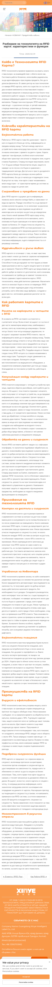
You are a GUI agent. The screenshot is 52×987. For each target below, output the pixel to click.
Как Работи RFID (38, 877)
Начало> (8, 35)
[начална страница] (22, 9)
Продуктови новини (30, 35)
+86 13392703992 (14, 944)
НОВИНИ (16, 35)
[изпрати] (23, 3)
